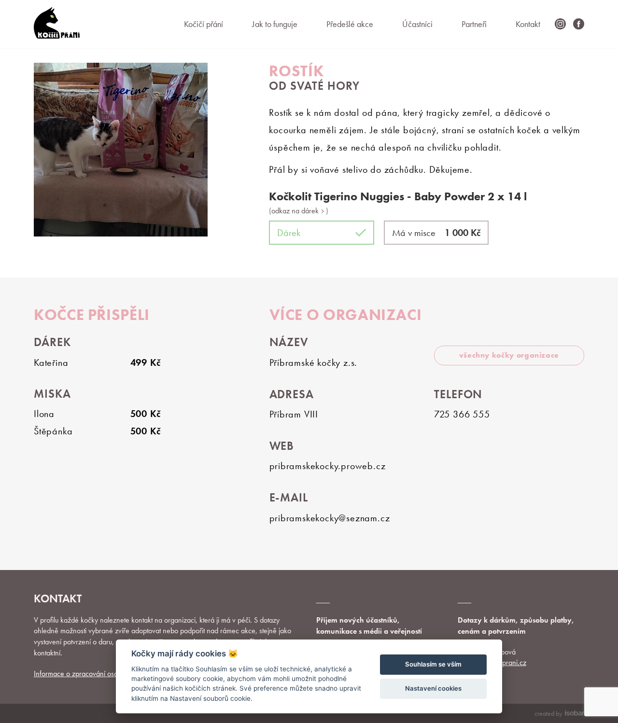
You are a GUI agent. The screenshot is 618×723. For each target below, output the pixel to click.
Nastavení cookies (433, 688)
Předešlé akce (349, 23)
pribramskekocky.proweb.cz (327, 465)
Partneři (474, 23)
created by (548, 713)
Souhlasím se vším (433, 664)
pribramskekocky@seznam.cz (329, 518)
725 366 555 (462, 414)
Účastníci (417, 23)
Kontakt (528, 23)
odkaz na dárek (296, 211)
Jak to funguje (274, 23)
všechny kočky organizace (509, 355)
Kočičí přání (203, 23)
